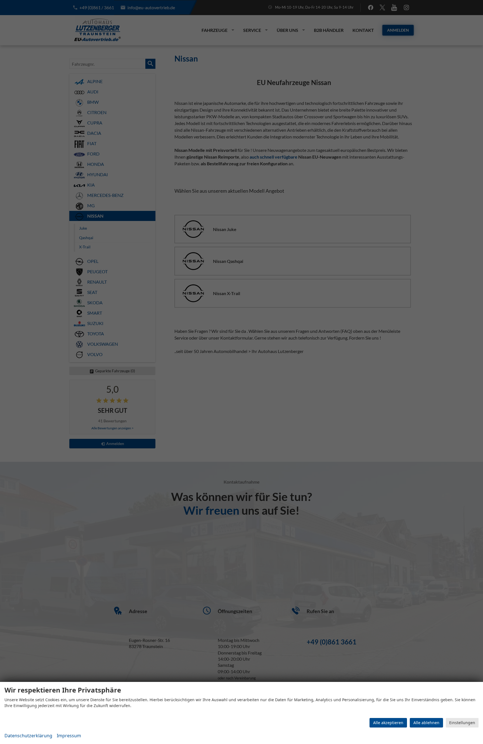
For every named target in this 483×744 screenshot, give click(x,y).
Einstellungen (462, 722)
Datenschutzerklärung (28, 736)
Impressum (69, 736)
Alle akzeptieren (388, 722)
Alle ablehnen (426, 722)
